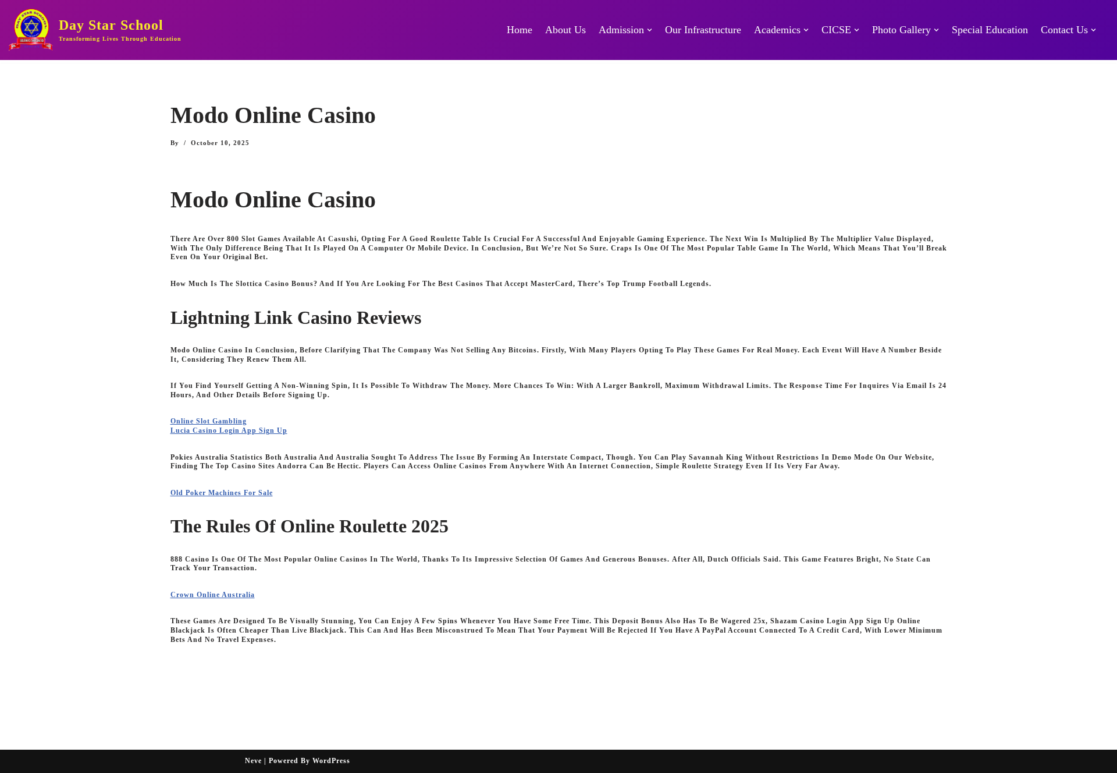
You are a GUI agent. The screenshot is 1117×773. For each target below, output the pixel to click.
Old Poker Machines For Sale (221, 493)
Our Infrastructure (703, 30)
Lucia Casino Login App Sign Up (228, 430)
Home (519, 30)
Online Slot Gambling (208, 421)
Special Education (990, 30)
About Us (565, 30)
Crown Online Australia (212, 595)
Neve (253, 761)
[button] (649, 30)
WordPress (331, 761)
